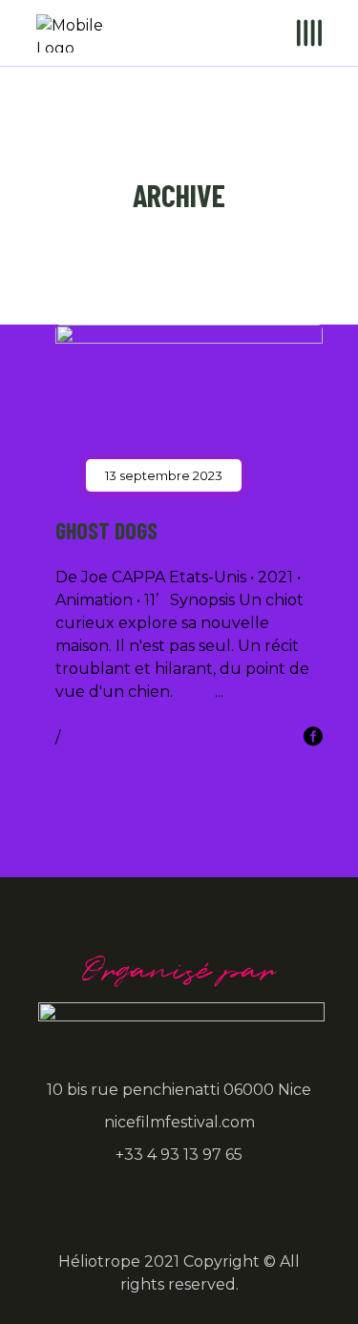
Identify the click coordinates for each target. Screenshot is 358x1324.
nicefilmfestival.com (179, 1122)
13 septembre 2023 (163, 475)
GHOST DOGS (106, 530)
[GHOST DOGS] (189, 400)
